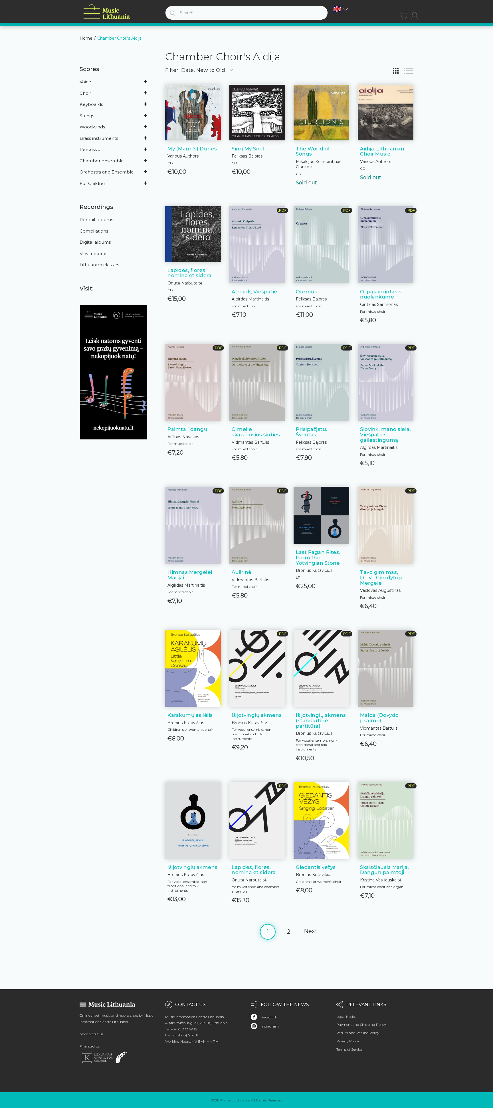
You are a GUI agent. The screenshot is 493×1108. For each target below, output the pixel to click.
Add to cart (193, 165)
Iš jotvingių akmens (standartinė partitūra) (321, 720)
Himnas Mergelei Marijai (189, 574)
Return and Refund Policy (357, 1033)
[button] (341, 9)
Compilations (94, 231)
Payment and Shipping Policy (361, 1024)
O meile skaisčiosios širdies (256, 431)
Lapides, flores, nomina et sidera (189, 272)
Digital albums (95, 242)
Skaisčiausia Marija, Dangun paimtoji (384, 869)
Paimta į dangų (187, 429)
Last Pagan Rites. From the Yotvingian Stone (318, 557)
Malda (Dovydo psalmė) (379, 717)
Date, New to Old (203, 70)
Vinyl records (93, 253)
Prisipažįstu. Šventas (311, 431)
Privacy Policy (347, 1041)
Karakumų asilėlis (190, 715)
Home (86, 38)
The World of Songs (313, 151)
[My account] (414, 15)
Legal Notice (346, 1016)
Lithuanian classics (99, 264)
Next (311, 931)
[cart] (403, 15)
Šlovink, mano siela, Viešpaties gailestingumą (385, 434)
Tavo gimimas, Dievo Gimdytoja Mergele (381, 577)
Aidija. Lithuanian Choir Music (382, 151)
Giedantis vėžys (316, 867)
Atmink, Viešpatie (254, 291)
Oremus (306, 291)
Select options (257, 894)
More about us (91, 1034)
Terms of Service (349, 1049)
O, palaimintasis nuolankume (380, 294)
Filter (171, 70)
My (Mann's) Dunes (192, 149)
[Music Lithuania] (106, 12)
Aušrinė (241, 572)
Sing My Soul (248, 149)
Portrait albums (96, 219)
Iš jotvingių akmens (257, 715)
